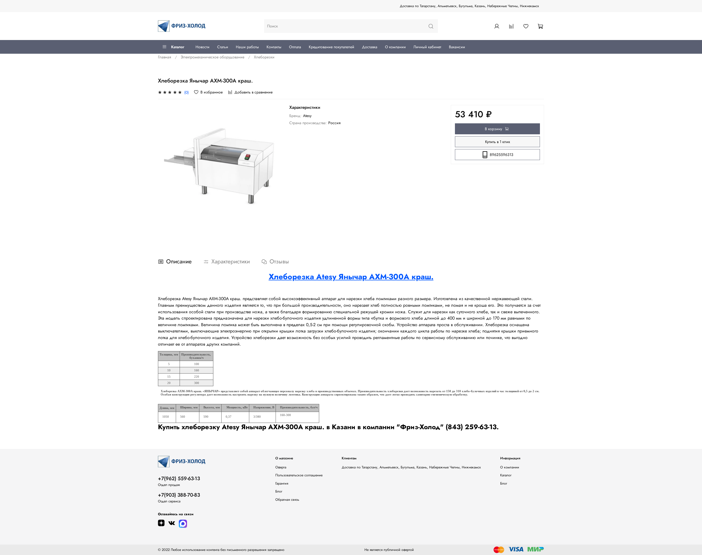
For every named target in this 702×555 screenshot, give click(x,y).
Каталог (177, 47)
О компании (395, 47)
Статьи (222, 47)
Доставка (369, 47)
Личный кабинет (427, 47)
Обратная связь (287, 499)
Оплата (295, 47)
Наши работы (247, 47)
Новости (203, 47)
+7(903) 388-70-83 (179, 495)
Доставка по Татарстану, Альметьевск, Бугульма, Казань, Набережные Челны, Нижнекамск (469, 6)
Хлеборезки (264, 57)
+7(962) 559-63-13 (179, 478)
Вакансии (457, 47)
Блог (278, 491)
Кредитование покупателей (331, 47)
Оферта (280, 467)
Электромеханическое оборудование (212, 57)
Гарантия (281, 483)
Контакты (274, 47)
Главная (164, 57)
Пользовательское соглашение (298, 475)
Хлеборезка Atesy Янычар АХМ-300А (339, 276)
